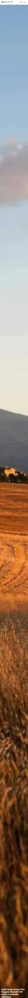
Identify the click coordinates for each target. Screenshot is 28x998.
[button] (25, 2)
